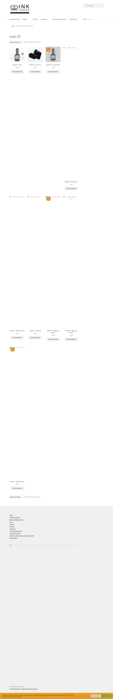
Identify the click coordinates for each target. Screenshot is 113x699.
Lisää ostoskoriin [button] (17, 71)
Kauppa (25, 19)
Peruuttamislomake (16, 531)
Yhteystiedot (73, 19)
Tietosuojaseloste (15, 533)
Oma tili (35, 19)
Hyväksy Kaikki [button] (106, 696)
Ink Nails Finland (15, 19)
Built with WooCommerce (29, 689)
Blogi (11, 515)
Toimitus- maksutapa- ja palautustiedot (22, 536)
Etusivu (13, 26)
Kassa (11, 522)
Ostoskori (44, 19)
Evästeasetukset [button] (96, 696)
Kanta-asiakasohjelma (59, 19)
